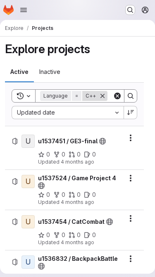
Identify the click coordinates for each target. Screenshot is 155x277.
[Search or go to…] (130, 10)
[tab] (19, 71)
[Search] (130, 96)
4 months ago (77, 162)
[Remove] (102, 96)
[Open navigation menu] (23, 10)
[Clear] (117, 96)
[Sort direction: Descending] (130, 112)
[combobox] (68, 112)
